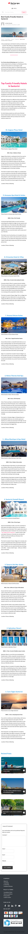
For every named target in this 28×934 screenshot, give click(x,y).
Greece (12, 39)
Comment (4, 835)
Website (4, 860)
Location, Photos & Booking (7, 183)
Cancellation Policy (8, 892)
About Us (6, 881)
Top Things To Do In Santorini (8, 532)
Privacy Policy (7, 895)
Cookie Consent (7, 897)
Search (23, 12)
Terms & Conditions (8, 894)
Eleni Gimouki (9, 23)
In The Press (6, 884)
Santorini (17, 39)
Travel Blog (6, 883)
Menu (15, 8)
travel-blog (7, 39)
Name (3, 848)
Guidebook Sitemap (8, 886)
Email (3, 854)
